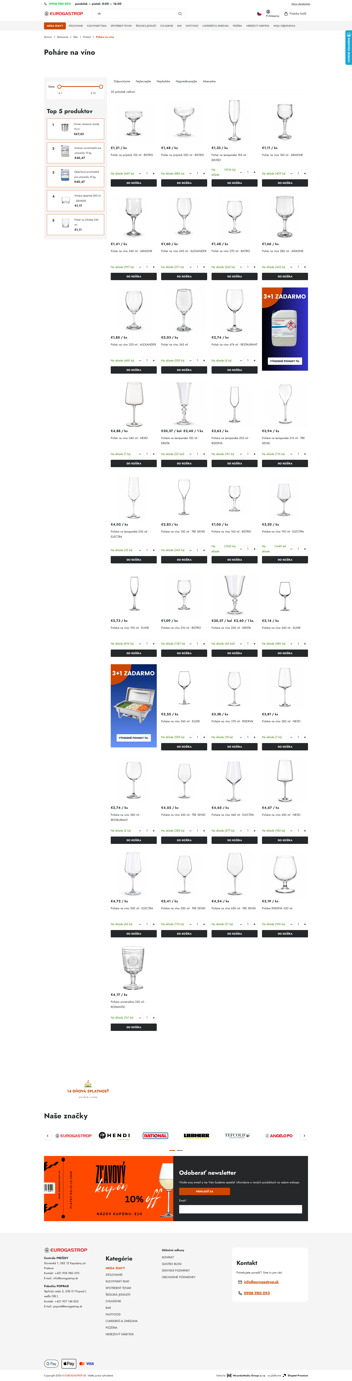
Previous (47, 1135)
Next (304, 1135)
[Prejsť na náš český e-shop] (259, 13)
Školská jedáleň (118, 1294)
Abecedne (209, 81)
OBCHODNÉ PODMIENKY (178, 1277)
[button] (154, 173)
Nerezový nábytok (120, 1334)
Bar (108, 1308)
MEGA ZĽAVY (115, 1268)
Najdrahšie (163, 81)
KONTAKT (168, 1257)
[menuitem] (55, 25)
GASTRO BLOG (172, 1264)
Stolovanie (114, 1275)
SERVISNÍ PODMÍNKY (176, 1270)
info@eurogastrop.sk (261, 1282)
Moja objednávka (301, 4)
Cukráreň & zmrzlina (122, 1321)
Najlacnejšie (143, 81)
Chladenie (113, 1301)
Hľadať (180, 13)
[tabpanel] (73, 1136)
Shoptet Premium (298, 1375)
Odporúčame (122, 81)
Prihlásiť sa (204, 1191)
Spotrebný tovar (118, 1288)
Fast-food (113, 1314)
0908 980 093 (257, 1293)
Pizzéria (111, 1328)
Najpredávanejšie (186, 81)
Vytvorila (241, 1375)
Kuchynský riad (117, 1281)
